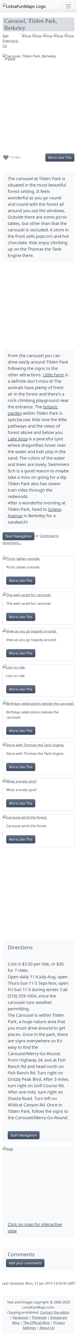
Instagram (58, 1317)
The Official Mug (36, 1322)
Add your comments (25, 1263)
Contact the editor (55, 1312)
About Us (47, 1327)
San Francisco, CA (11, 40)
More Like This (60, 157)
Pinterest (39, 1317)
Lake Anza (18, 439)
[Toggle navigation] (68, 6)
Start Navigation (18, 536)
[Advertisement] (38, 306)
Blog (15, 1322)
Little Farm (53, 375)
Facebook (20, 1317)
